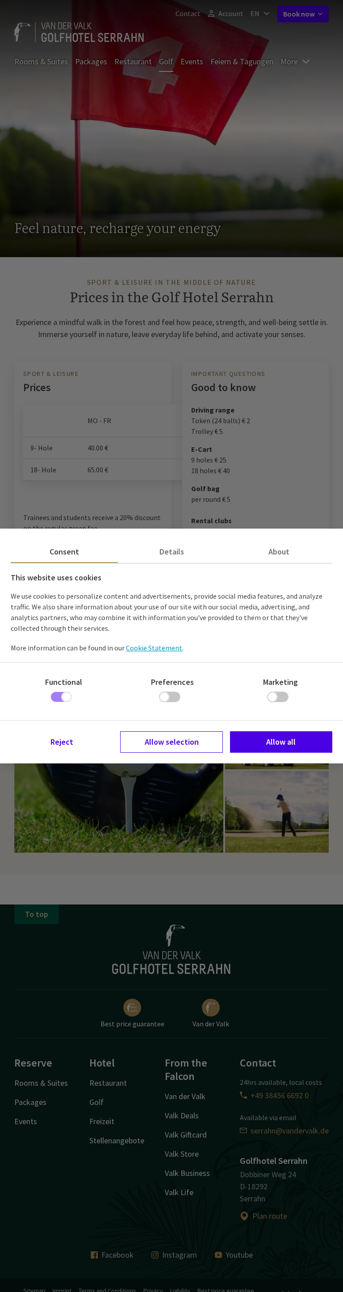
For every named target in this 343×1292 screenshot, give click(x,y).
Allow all (281, 742)
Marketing (280, 682)
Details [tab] (171, 551)
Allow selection (172, 742)
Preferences (172, 682)
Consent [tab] (64, 551)
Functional (63, 682)
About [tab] (278, 551)
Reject (61, 742)
